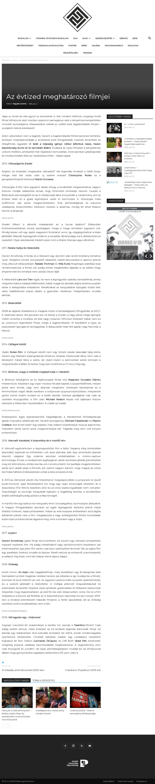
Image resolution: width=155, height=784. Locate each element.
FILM (75, 38)
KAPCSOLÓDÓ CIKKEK (16, 680)
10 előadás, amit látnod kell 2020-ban (23, 670)
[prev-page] (4, 725)
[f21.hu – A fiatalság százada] (77, 17)
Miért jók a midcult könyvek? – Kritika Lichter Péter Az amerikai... (137, 156)
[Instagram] (73, 746)
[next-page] (8, 725)
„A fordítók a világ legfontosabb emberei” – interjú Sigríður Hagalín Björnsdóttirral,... (138, 141)
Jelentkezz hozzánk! (121, 251)
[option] (130, 233)
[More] (51, 662)
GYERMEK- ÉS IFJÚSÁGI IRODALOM (52, 38)
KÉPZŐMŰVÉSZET (25, 45)
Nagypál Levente (19, 104)
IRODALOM (23, 38)
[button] (149, 38)
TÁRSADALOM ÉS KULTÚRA (51, 45)
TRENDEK (87, 53)
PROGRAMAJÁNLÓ (114, 45)
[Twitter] (82, 746)
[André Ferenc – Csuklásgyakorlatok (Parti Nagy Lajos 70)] (114, 171)
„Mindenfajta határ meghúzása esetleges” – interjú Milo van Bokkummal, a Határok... (138, 185)
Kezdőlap (6, 60)
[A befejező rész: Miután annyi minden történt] (51, 697)
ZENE (134, 38)
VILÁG (85, 38)
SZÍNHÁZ (124, 38)
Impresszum (141, 781)
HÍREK (84, 45)
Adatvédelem (109, 781)
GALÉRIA (96, 45)
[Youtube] (90, 746)
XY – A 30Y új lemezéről (134, 124)
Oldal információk (125, 781)
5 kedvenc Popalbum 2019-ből (83, 670)
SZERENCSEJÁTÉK (103, 38)
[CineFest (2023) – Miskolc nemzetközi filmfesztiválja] (85, 697)
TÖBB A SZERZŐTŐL (43, 680)
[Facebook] (65, 746)
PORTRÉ (72, 45)
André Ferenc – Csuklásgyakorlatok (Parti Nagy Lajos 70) (138, 170)
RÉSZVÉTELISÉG (70, 53)
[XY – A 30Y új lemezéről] (114, 128)
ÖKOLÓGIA (133, 45)
